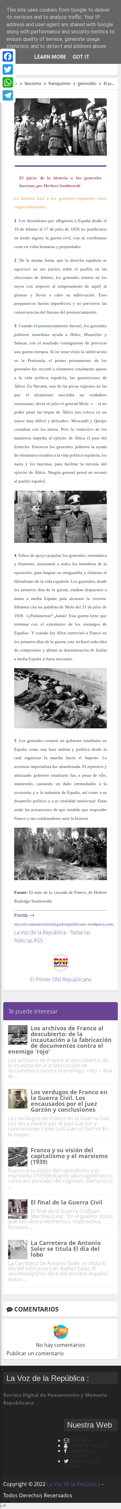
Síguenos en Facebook (81, 1453)
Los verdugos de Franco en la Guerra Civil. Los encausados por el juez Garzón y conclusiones (69, 1100)
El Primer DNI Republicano (60, 979)
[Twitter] (7, 69)
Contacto (81, 1440)
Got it (81, 57)
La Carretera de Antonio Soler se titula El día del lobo (66, 1248)
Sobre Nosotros (88, 1445)
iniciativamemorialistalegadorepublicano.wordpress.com (63, 924)
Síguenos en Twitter (82, 1463)
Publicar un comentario (35, 1353)
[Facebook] (7, 56)
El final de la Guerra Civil (67, 1202)
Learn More (50, 57)
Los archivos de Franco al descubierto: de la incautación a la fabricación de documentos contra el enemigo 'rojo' (60, 1039)
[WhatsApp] (7, 82)
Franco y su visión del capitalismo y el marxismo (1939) (69, 1156)
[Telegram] (7, 95)
